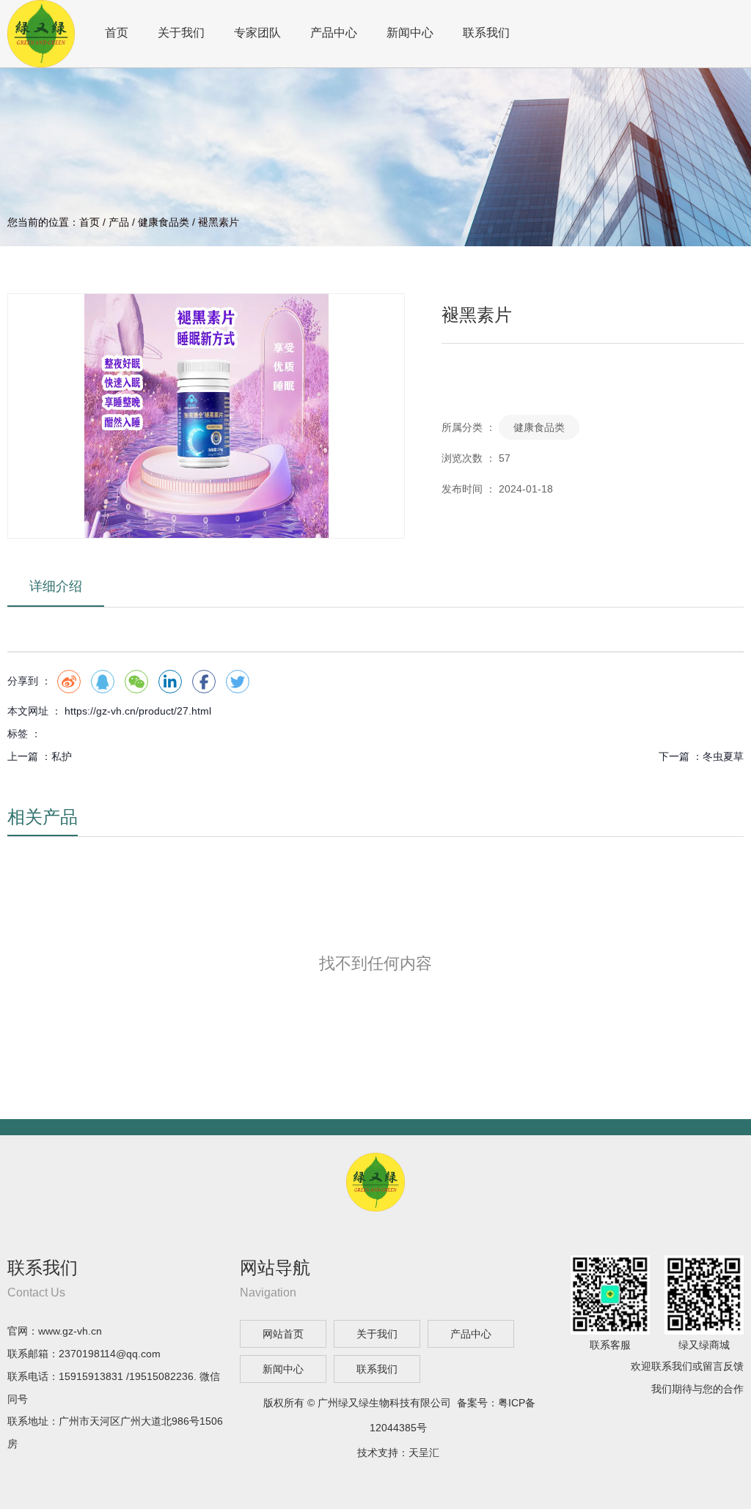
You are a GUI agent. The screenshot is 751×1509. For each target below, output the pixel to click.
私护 (61, 756)
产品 (119, 222)
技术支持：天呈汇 (398, 1452)
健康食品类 (163, 222)
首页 (116, 32)
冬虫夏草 (723, 756)
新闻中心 (410, 32)
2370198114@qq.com (110, 1353)
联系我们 (486, 32)
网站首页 (283, 1334)
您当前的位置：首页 (55, 222)
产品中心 (333, 32)
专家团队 (257, 32)
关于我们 (181, 32)
